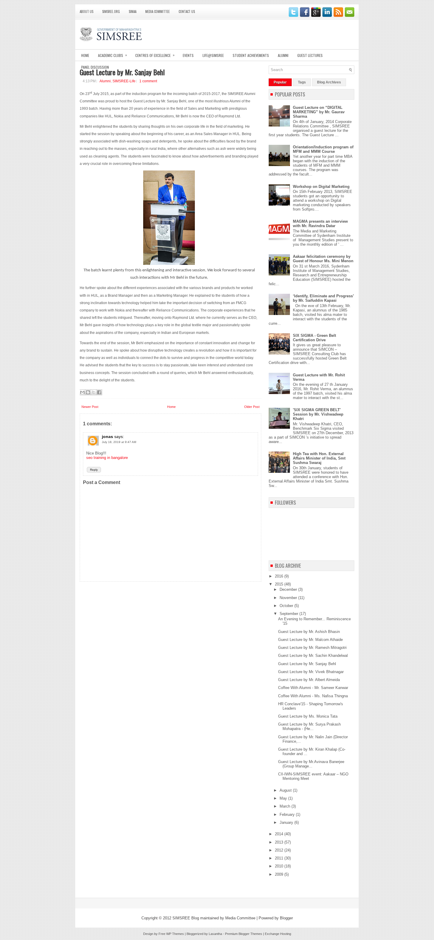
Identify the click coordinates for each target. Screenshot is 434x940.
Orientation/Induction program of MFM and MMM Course (323, 149)
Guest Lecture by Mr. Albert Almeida (309, 679)
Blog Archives (329, 82)
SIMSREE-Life (124, 81)
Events (188, 55)
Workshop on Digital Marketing (321, 186)
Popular (280, 82)
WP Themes (175, 934)
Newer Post (89, 407)
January (287, 822)
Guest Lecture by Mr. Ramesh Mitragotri (312, 647)
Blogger (286, 918)
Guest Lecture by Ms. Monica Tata (307, 716)
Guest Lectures (310, 55)
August (286, 790)
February (288, 814)
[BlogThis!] (88, 392)
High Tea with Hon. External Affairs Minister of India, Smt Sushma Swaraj (319, 458)
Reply (94, 469)
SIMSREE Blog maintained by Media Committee (213, 918)
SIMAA (132, 11)
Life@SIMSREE (213, 55)
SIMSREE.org (111, 11)
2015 (279, 584)
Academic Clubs (112, 55)
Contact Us (187, 11)
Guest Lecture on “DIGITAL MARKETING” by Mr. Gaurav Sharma (319, 112)
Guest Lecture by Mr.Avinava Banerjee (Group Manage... (311, 763)
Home (85, 55)
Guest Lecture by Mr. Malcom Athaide (310, 639)
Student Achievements (251, 55)
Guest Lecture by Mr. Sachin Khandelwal (313, 655)
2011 (279, 858)
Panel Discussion (95, 67)
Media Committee (157, 11)
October (287, 605)
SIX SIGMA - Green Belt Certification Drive (314, 337)
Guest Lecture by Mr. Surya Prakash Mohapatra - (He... (309, 726)
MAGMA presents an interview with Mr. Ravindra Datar (320, 223)
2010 (279, 866)
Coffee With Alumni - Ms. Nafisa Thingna (313, 696)
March (285, 806)
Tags (302, 82)
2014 (279, 834)
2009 (279, 874)
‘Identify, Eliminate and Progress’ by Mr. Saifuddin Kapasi (323, 298)
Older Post (252, 407)
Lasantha (215, 934)
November (289, 598)
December (289, 589)
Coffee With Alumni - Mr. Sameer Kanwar (313, 687)
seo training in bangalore (107, 457)
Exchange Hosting (278, 934)
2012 (279, 850)
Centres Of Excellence (154, 55)
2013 (279, 842)
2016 (279, 576)
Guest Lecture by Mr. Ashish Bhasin (309, 631)
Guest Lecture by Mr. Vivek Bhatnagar (311, 672)
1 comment (148, 81)
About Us (86, 11)
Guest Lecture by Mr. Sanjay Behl (122, 72)
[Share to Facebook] (99, 392)
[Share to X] (94, 392)
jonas (107, 436)
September (289, 613)
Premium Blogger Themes (243, 934)
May (284, 798)
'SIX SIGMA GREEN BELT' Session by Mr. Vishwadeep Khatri (318, 414)
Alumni (283, 55)
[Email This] (82, 392)
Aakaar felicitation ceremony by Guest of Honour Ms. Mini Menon (323, 258)
